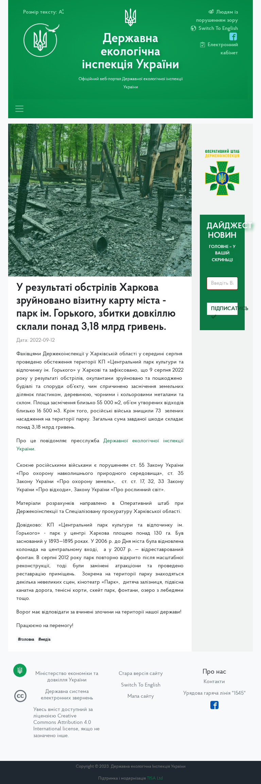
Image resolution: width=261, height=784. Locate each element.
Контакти (214, 681)
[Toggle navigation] (19, 108)
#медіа (44, 640)
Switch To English (140, 685)
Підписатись (224, 308)
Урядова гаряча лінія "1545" (214, 693)
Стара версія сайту (141, 673)
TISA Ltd (155, 778)
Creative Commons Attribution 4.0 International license (62, 722)
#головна (26, 640)
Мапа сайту (140, 696)
